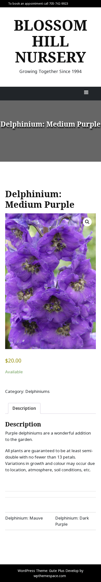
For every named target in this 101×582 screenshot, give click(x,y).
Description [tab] (24, 408)
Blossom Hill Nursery (50, 41)
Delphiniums (37, 391)
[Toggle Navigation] (86, 93)
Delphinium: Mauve (24, 518)
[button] (87, 222)
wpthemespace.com (50, 575)
